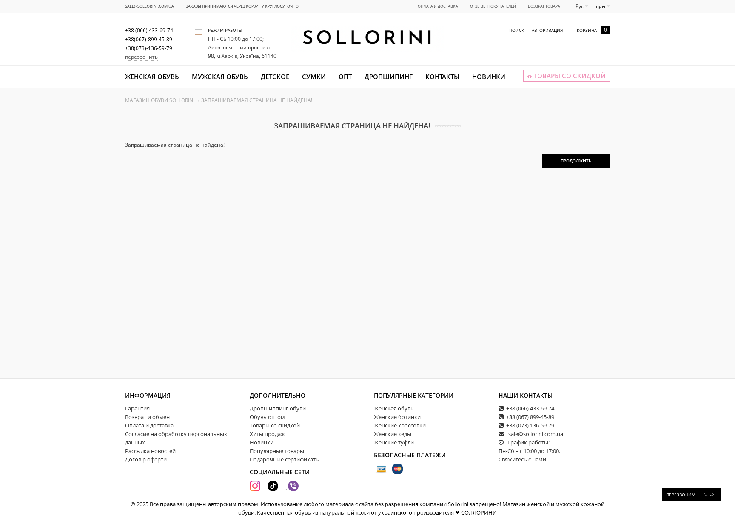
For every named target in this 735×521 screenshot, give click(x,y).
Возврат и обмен (147, 417)
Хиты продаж (267, 434)
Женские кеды (392, 434)
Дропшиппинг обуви (278, 408)
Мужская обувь (220, 76)
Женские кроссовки (400, 425)
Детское (275, 76)
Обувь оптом (267, 417)
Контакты (442, 76)
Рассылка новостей (150, 451)
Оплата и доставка (438, 6)
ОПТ (345, 76)
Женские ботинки (397, 417)
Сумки (314, 76)
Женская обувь (152, 76)
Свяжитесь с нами (522, 459)
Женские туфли (394, 442)
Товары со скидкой (275, 425)
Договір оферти (146, 459)
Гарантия (137, 408)
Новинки (488, 76)
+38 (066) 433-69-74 (530, 408)
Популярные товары (277, 451)
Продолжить (576, 161)
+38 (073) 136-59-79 (530, 425)
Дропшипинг (389, 76)
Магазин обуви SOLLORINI (159, 100)
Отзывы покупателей (493, 6)
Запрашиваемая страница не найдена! (256, 100)
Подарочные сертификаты (285, 459)
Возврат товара (544, 6)
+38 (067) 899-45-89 (530, 417)
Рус (580, 6)
